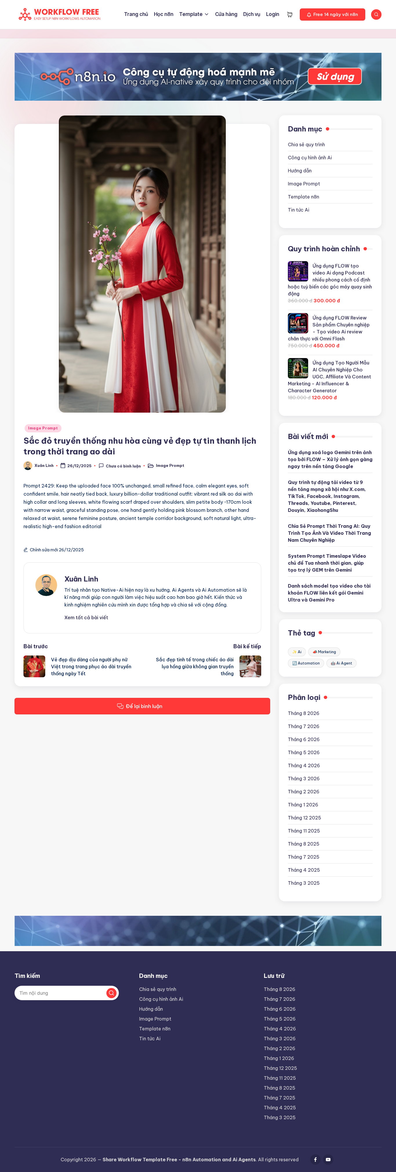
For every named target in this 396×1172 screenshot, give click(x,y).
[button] (332, 14)
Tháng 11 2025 (304, 831)
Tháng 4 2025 (304, 870)
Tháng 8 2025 (303, 844)
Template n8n (303, 197)
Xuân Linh (81, 579)
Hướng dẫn (300, 171)
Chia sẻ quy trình (306, 144)
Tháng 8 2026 (303, 713)
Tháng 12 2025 (304, 818)
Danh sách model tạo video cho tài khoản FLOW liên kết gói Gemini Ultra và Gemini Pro (329, 593)
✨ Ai (296, 651)
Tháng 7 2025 (303, 857)
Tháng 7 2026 (303, 726)
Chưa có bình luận (123, 466)
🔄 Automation (306, 663)
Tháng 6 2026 (304, 739)
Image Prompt (43, 428)
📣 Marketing (324, 651)
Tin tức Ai (298, 210)
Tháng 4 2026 (304, 765)
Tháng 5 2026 (304, 752)
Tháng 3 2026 (304, 778)
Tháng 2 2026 (303, 791)
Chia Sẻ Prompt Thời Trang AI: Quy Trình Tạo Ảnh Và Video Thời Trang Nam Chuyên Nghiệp (329, 533)
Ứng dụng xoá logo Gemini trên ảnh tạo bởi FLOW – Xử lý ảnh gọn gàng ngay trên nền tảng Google (330, 459)
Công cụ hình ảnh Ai (310, 157)
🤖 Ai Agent (341, 663)
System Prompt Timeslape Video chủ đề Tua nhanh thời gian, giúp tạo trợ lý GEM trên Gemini (327, 563)
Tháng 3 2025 (304, 883)
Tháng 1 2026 (303, 805)
